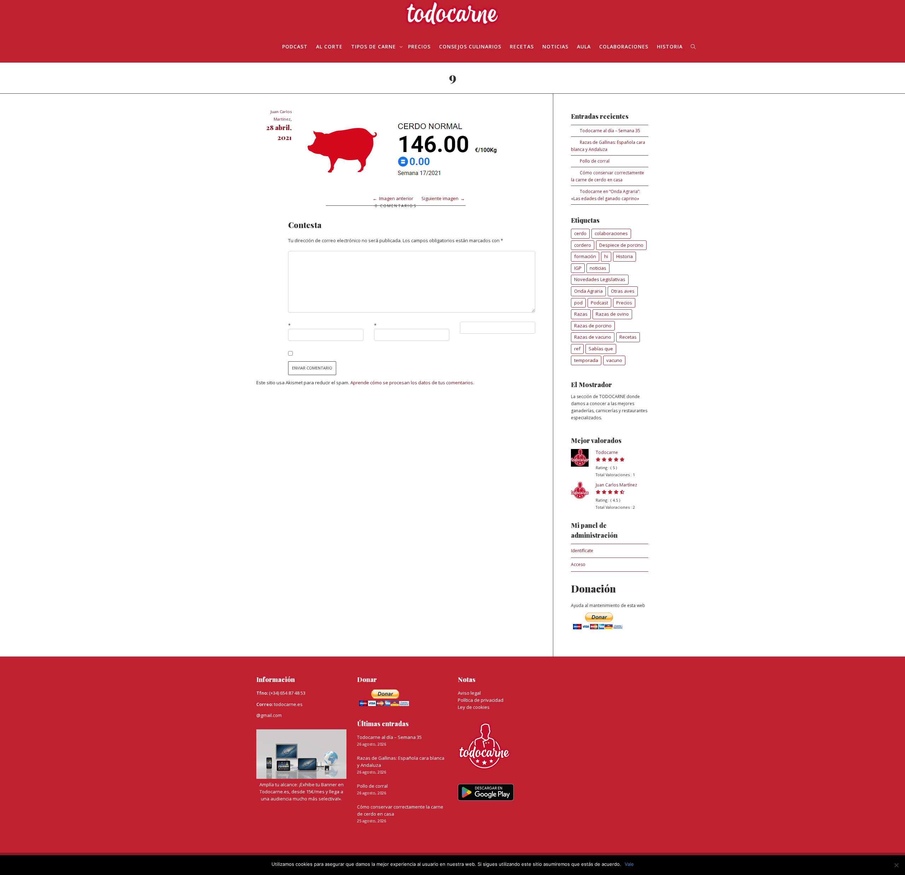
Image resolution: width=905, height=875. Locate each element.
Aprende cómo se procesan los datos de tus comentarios (411, 382)
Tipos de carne (374, 46)
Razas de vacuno (592, 337)
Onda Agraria (588, 291)
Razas (581, 314)
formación (585, 256)
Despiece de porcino (621, 245)
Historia (670, 46)
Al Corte (329, 46)
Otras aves (623, 291)
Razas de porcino (593, 325)
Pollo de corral (594, 161)
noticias (598, 268)
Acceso (578, 564)
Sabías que (601, 348)
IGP (578, 268)
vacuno (614, 360)
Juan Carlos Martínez (616, 485)
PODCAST (295, 46)
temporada (586, 360)
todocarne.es (288, 704)
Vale (629, 864)
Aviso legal (469, 693)
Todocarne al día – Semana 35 (610, 131)
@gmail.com (269, 715)
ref (577, 348)
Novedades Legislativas (599, 279)
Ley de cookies (474, 707)
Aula (584, 46)
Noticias (555, 46)
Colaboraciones (623, 46)
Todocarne (607, 452)
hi (606, 256)
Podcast (599, 302)
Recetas (522, 46)
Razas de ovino (612, 314)
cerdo (580, 233)
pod (578, 302)
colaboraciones (611, 233)
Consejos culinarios (470, 46)
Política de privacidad (480, 700)
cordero (582, 245)
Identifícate (582, 551)
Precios (419, 46)
